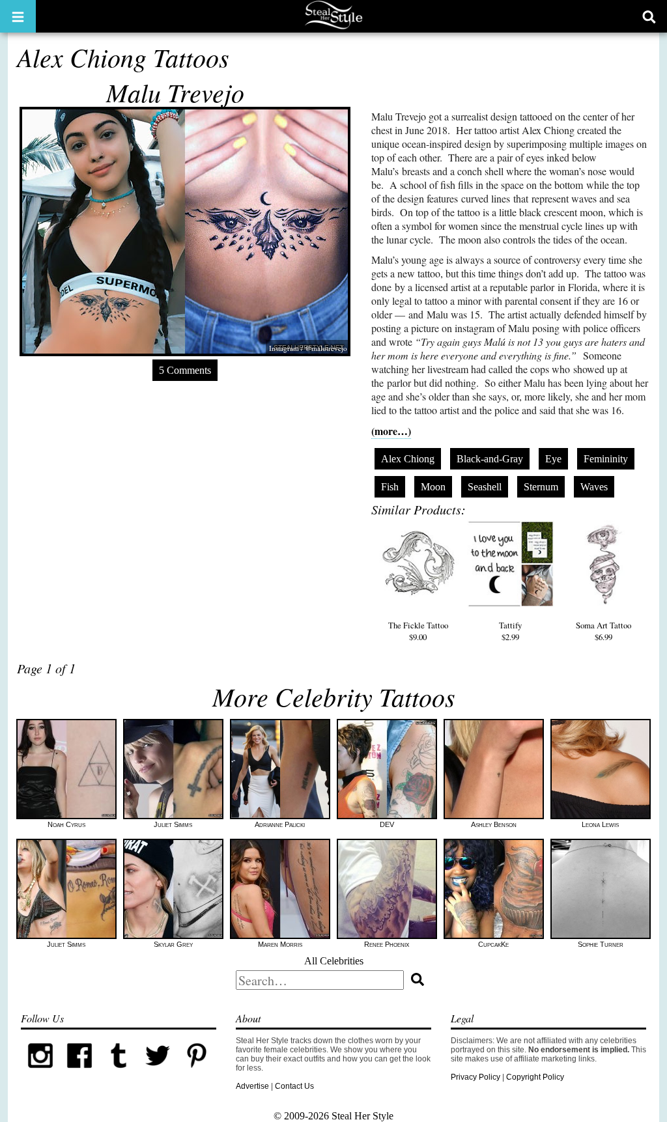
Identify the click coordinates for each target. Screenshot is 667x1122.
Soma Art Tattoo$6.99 (603, 631)
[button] (18, 16)
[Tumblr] (118, 1072)
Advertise (252, 1086)
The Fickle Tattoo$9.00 (418, 631)
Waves (594, 486)
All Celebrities (333, 960)
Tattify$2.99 (510, 631)
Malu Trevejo (175, 91)
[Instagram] (40, 1072)
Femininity (606, 458)
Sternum (541, 486)
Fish (390, 486)
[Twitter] (157, 1072)
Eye (553, 458)
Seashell (485, 486)
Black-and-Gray (490, 458)
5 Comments (185, 370)
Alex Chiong (407, 458)
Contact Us (294, 1086)
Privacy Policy (475, 1077)
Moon (433, 486)
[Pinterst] (196, 1072)
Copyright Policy (535, 1077)
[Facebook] (79, 1072)
